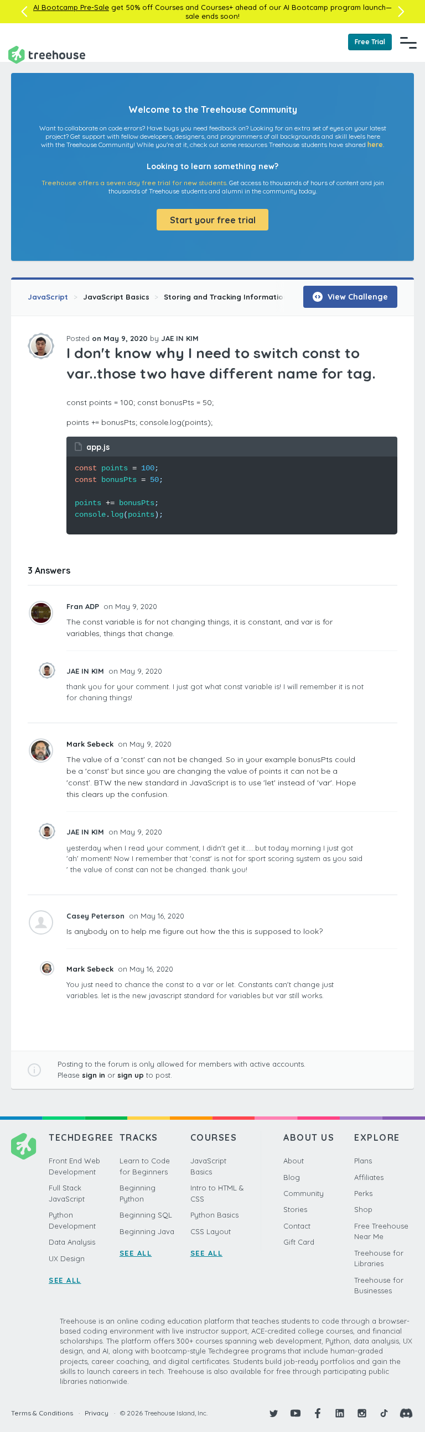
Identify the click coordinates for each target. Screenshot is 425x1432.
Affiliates (368, 1177)
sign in (93, 1075)
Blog (291, 1177)
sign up (130, 1075)
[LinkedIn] (340, 1413)
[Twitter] (273, 1413)
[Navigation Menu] (408, 42)
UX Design (67, 1258)
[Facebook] (317, 1413)
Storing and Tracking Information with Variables (253, 296)
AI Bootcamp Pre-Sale (71, 7)
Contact (296, 1225)
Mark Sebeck (91, 743)
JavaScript (48, 296)
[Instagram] (362, 1413)
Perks (363, 1193)
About (293, 1160)
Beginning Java (147, 1231)
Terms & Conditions (42, 1413)
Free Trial (370, 42)
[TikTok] (384, 1413)
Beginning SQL (146, 1214)
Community (303, 1193)
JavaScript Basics (116, 296)
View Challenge (356, 297)
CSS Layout (210, 1231)
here (375, 144)
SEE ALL (65, 1280)
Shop (363, 1209)
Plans (363, 1160)
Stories (295, 1209)
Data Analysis (72, 1241)
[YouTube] (295, 1413)
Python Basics (214, 1214)
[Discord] (406, 1413)
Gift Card (298, 1241)
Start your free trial (213, 219)
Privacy (96, 1413)
